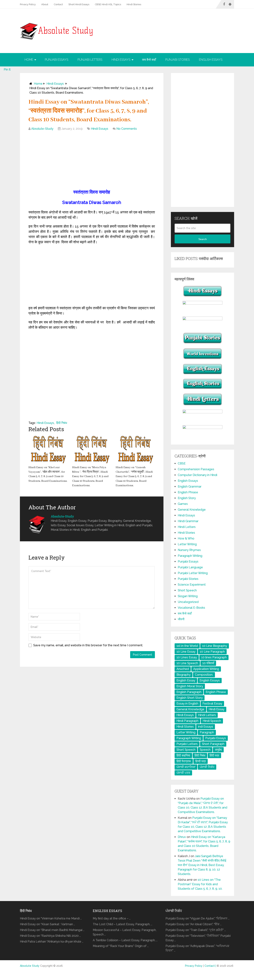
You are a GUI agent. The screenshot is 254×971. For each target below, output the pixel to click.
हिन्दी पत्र (200, 761)
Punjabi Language (190, 567)
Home (29, 59)
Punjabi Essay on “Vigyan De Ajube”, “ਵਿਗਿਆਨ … (197, 918)
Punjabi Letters (90, 59)
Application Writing (206, 669)
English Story (187, 498)
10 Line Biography (214, 646)
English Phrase (188, 492)
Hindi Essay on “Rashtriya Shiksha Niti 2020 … (50, 936)
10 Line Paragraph (212, 651)
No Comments (126, 128)
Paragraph (207, 732)
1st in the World (187, 646)
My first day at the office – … (112, 918)
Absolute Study (29, 965)
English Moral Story (189, 686)
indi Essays (205, 726)
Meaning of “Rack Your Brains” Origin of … (121, 946)
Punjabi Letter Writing (193, 573)
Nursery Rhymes (189, 550)
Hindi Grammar (188, 521)
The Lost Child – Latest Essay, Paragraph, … (122, 924)
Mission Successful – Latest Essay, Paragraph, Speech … (124, 932)
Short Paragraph (213, 744)
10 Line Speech (187, 663)
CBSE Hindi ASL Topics (108, 4)
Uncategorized (188, 602)
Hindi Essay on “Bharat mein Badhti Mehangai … (52, 930)
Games (183, 504)
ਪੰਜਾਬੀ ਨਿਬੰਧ (207, 767)
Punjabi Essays (56, 59)
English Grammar (189, 486)
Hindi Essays (121, 59)
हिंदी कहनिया (183, 755)
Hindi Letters (187, 527)
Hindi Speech (212, 721)
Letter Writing (187, 544)
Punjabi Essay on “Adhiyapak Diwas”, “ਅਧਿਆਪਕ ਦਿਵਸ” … (197, 948)
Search (202, 239)
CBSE (182, 463)
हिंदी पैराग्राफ (183, 761)
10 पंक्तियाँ (208, 663)
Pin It (7, 69)
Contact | (211, 965)
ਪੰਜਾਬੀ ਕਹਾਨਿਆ (185, 767)
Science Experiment (192, 584)
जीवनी (181, 619)
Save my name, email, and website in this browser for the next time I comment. (88, 645)
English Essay (185, 680)
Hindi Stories (134, 4)
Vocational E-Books (191, 607)
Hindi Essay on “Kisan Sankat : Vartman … (47, 924)
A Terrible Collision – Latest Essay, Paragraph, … (125, 940)
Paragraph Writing (190, 556)
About (44, 4)
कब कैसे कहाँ (149, 59)
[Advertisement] (91, 161)
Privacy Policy (28, 4)
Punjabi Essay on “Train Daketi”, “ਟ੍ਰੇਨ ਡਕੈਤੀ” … (195, 930)
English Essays (210, 59)
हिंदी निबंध (61, 423)
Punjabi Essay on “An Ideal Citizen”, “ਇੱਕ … (193, 924)
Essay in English (187, 703)
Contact (58, 4)
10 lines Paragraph (214, 657)
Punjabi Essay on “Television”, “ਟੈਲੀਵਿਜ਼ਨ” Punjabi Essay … (198, 938)
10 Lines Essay (186, 657)
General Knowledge (192, 509)
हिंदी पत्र (214, 755)
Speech (205, 749)
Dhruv (182, 837)
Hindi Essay (216, 709)
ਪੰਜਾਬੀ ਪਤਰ (183, 772)
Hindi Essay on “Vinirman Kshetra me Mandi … (51, 918)
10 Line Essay (185, 651)
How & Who (186, 538)
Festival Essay (212, 703)
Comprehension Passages (196, 469)
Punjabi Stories (177, 59)
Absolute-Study (42, 128)
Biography (183, 674)
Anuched (182, 669)
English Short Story (189, 697)
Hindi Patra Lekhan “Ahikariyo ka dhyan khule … (51, 941)
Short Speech (187, 590)
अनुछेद (218, 749)
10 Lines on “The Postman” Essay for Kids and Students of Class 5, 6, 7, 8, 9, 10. (200, 884)
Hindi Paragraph (187, 721)
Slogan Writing (188, 596)
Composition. (204, 674)
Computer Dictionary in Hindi (197, 475)
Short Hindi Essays (78, 4)
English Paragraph (188, 692)
